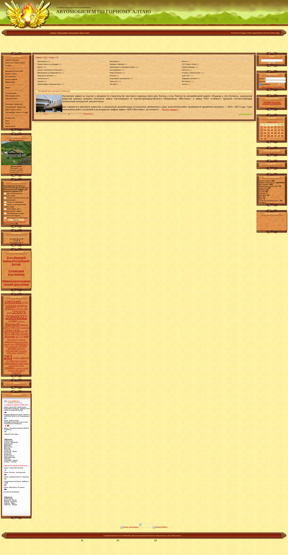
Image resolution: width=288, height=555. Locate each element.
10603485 (12, 302)
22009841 (9, 368)
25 (272, 136)
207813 (25, 303)
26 (275, 136)
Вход (87, 33)
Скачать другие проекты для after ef (18, 369)
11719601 (13, 321)
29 (261, 139)
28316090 (9, 336)
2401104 (18, 344)
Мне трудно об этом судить (17, 218)
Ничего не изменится (15, 202)
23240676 (16, 358)
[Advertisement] (144, 45)
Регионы (113, 76)
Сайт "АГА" (186, 76)
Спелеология (42, 78)
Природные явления (45, 76)
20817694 (15, 334)
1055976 (19, 312)
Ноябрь (52, 57)
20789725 (21, 306)
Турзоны (40, 81)
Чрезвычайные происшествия (48, 84)
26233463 (12, 348)
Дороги (40, 67)
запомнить (266, 84)
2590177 (7, 328)
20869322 (16, 317)
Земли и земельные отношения (49, 70)
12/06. (25, 309)
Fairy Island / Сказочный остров (15, 362)
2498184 (16, 373)
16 (265, 133)
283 (8, 357)
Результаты (7, 222)
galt (69, 113)
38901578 (24, 358)
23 (265, 136)
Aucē (22, 331)
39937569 (15, 328)
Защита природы (188, 67)
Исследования (115, 70)
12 (275, 130)
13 (279, 130)
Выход (82, 33)
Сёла (20, 168)
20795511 (9, 309)
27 (279, 136)
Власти (184, 61)
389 (16, 351)
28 (282, 136)
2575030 (21, 321)
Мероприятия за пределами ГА (49, 73)
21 (282, 133)
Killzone (24, 325)
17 (268, 133)
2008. (11, 361)
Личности (185, 70)
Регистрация (73, 33)
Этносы (185, 84)
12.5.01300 (18, 309)
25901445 (12, 331)
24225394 (20, 349)
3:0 (7, 361)
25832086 (10, 351)
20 (279, 133)
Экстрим (113, 84)
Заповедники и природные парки (122, 67)
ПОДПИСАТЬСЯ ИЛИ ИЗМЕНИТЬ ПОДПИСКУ (272, 103)
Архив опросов (19, 222)
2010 (45, 57)
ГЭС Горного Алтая (189, 64)
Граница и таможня (117, 64)
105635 (10, 306)
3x (8, 339)
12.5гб (9, 313)
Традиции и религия (189, 78)
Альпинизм (114, 61)
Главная (53, 33)
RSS (277, 33)
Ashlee (26, 364)
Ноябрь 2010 (272, 122)
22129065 (23, 346)
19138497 (14, 340)
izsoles (11, 366)
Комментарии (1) (88, 113)
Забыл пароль (266, 87)
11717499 (21, 336)
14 (282, 130)
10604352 (24, 334)
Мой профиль (63, 33)
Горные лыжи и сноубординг (48, 64)
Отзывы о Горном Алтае (191, 73)
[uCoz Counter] (145, 527)
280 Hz (7, 334)
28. (26, 331)
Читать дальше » (170, 109)
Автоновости (42, 61)
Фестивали (186, 81)
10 (268, 130)
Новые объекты (116, 73)
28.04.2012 (19, 366)
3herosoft (12, 324)
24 (268, 136)
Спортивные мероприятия (120, 78)
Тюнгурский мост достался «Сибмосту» (54, 91)
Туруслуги (113, 81)
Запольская (24, 328)
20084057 (21, 353)
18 (272, 133)
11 (272, 130)
